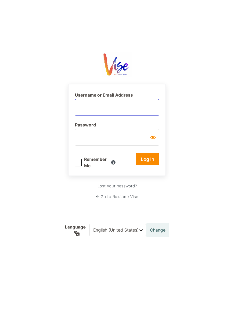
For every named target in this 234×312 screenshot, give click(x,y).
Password (85, 124)
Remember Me (95, 162)
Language (75, 226)
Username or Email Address (104, 95)
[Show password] (153, 137)
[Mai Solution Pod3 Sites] (117, 64)
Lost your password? (117, 185)
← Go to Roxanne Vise (117, 196)
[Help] (113, 162)
